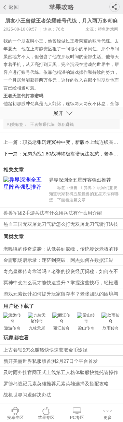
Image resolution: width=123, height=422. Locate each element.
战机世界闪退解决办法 (27, 395)
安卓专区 (15, 417)
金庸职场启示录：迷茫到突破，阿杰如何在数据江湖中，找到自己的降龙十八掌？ (58, 261)
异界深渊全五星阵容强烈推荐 (80, 180)
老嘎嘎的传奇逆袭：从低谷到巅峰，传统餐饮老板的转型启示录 (60, 250)
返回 (14, 7)
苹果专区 (46, 417)
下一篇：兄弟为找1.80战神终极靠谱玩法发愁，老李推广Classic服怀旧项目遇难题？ (61, 153)
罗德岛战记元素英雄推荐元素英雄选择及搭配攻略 (56, 383)
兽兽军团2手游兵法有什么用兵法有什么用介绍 (52, 213)
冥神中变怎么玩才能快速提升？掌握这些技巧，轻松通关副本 (60, 284)
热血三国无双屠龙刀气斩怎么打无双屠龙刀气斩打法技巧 (60, 225)
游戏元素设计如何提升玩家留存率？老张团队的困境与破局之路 (60, 295)
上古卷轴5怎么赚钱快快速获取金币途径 (45, 350)
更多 (108, 417)
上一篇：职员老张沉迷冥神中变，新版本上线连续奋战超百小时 (61, 142)
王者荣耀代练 (42, 124)
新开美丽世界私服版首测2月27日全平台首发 (50, 361)
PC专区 (77, 417)
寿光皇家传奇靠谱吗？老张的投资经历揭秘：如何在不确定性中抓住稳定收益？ (60, 273)
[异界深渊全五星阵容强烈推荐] (24, 190)
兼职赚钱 (65, 124)
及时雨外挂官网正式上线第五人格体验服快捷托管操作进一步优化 (60, 374)
